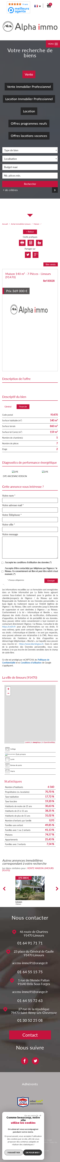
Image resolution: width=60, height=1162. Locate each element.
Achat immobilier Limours (21, 224)
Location (29, 111)
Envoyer (51, 580)
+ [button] (8, 689)
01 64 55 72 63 (30, 1000)
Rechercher (30, 183)
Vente (29, 74)
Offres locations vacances (29, 136)
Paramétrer (14, 1152)
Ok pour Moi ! (33, 1152)
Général (8, 406)
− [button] (8, 693)
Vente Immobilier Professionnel (29, 87)
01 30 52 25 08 (30, 1020)
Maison (36, 224)
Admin (45, 1142)
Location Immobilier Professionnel (29, 99)
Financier (23, 406)
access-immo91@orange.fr (30, 963)
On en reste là (31, 1115)
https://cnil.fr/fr (9, 626)
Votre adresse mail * (13, 505)
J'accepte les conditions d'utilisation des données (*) (28, 562)
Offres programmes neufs (29, 123)
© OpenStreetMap (48, 742)
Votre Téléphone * (12, 514)
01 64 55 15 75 (30, 972)
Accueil (5, 224)
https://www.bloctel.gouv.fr (31, 644)
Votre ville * (8, 524)
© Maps (36, 742)
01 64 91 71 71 (30, 943)
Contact (30, 1035)
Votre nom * (8, 495)
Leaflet (27, 742)
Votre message (10, 534)
